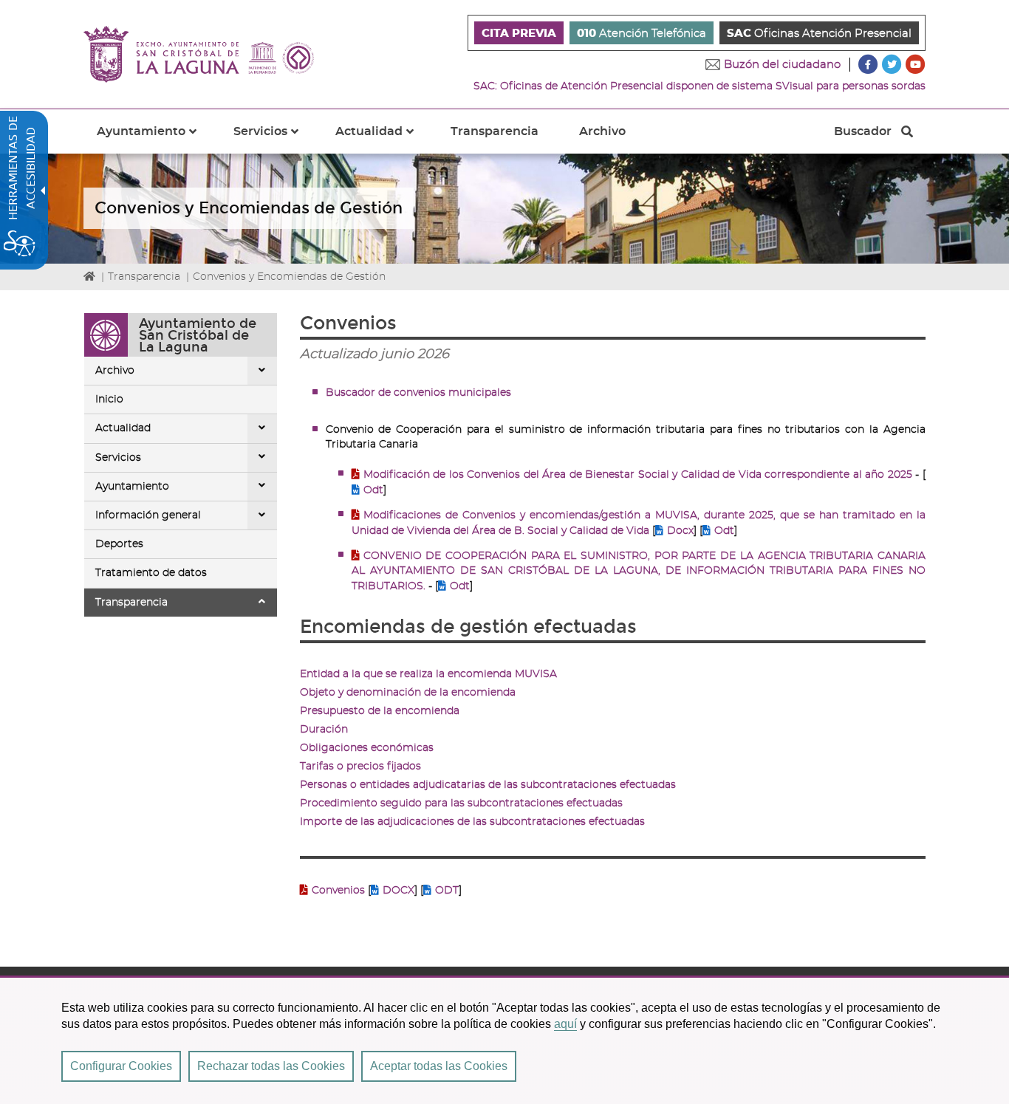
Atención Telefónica (641, 33)
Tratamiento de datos (151, 573)
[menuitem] (519, 32)
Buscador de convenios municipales (418, 393)
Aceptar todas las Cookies (438, 1066)
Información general (148, 515)
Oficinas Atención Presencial (819, 33)
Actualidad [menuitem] (383, 140)
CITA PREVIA (519, 33)
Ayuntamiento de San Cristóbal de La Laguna (197, 335)
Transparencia (144, 277)
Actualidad (123, 428)
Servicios (118, 458)
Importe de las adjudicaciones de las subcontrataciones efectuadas (472, 822)
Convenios (340, 890)
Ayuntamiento (132, 486)
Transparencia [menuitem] (494, 131)
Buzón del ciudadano (782, 64)
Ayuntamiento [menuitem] (155, 140)
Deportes (119, 544)
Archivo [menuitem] (602, 131)
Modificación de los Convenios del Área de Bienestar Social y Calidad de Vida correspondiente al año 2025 (637, 475)
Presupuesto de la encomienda (379, 711)
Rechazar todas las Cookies (271, 1066)
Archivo (114, 371)
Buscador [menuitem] (862, 135)
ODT (447, 890)
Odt (373, 490)
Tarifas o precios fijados (360, 766)
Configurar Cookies (121, 1066)
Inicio (109, 399)
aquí (565, 1024)
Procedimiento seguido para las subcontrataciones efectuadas (461, 803)
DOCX (398, 890)
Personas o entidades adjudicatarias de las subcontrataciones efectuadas (488, 785)
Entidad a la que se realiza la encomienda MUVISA (428, 674)
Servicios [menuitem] (275, 140)
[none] (262, 371)
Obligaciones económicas (367, 748)
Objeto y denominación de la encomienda (408, 693)
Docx (680, 531)
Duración (324, 729)
